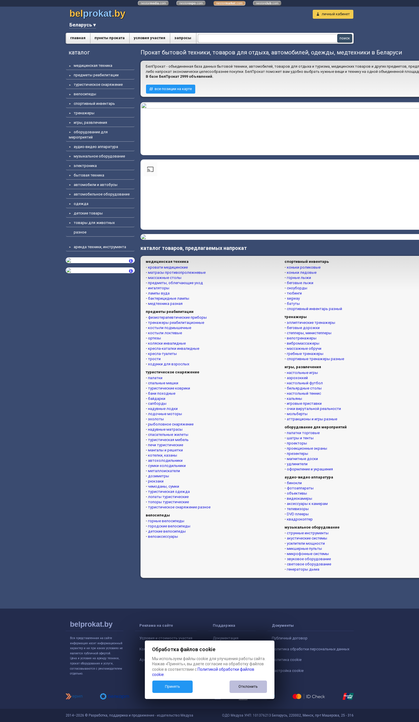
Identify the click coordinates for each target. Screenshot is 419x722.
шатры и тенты (300, 438)
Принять (172, 686)
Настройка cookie (288, 670)
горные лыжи (299, 278)
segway (293, 298)
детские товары (88, 213)
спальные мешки (163, 383)
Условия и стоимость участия (165, 638)
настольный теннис (304, 393)
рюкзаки (156, 481)
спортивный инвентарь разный (314, 309)
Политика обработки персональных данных (310, 649)
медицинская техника (93, 65)
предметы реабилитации (96, 75)
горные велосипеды (166, 521)
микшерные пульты (304, 548)
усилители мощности (306, 543)
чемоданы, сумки (163, 486)
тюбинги (294, 293)
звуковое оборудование (309, 559)
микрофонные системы (308, 554)
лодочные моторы (165, 414)
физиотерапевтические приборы (177, 317)
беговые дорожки (303, 328)
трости (154, 359)
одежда (81, 204)
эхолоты (156, 419)
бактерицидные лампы (168, 298)
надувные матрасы (165, 429)
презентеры (297, 453)
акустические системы (307, 538)
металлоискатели (164, 471)
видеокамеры (299, 498)
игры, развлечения (90, 122)
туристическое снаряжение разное (179, 507)
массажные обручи (304, 348)
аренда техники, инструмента (100, 247)
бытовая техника (89, 175)
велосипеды (85, 94)
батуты (293, 303)
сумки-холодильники (167, 465)
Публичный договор (290, 638)
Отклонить (248, 686)
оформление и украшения (310, 469)
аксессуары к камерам (307, 503)
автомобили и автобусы (95, 185)
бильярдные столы (304, 388)
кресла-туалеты (162, 354)
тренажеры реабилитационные (176, 322)
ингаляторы (158, 288)
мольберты (297, 414)
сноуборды (297, 288)
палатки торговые (303, 433)
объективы (297, 493)
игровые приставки (304, 403)
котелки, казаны (162, 455)
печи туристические (165, 445)
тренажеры (84, 113)
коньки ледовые (301, 272)
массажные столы (164, 278)
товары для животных (94, 223)
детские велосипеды (167, 531)
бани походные (161, 393)
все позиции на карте (173, 89)
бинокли (294, 483)
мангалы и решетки (165, 450)
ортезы (154, 338)
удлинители (297, 464)
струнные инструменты (308, 533)
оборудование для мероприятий (88, 134)
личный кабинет (336, 14)
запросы (182, 38)
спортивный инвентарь (94, 103)
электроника (85, 166)
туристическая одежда (169, 491)
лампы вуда (159, 293)
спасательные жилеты (168, 434)
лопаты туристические (168, 497)
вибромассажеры (303, 343)
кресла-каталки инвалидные (173, 348)
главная (78, 38)
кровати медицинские (168, 267)
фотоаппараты (300, 488)
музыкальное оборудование (99, 156)
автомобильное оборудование (102, 194)
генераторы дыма (303, 569)
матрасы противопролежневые (177, 272)
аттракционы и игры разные (312, 419)
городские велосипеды (169, 526)
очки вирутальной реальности (314, 408)
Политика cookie (287, 660)
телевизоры (298, 509)
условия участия (149, 38)
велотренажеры (301, 338)
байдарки (156, 398)
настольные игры (302, 372)
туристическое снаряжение (98, 84)
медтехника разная (165, 303)
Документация (225, 638)
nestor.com (153, 3)
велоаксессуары (163, 536)
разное (80, 232)
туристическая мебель (168, 440)
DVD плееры (298, 514)
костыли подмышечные (169, 328)
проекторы (297, 443)
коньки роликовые (304, 267)
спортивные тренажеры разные (315, 359)
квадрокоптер (300, 519)
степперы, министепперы (309, 333)
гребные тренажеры (305, 354)
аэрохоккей (297, 378)
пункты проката (109, 38)
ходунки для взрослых (168, 364)
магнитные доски (302, 459)
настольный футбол (305, 383)
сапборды (157, 403)
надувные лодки (163, 408)
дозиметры (158, 476)
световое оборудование (309, 564)
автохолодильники (165, 460)
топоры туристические (168, 502)
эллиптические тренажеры (311, 322)
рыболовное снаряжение (171, 424)
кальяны (294, 398)
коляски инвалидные (167, 343)
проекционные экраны (307, 448)
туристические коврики (169, 388)
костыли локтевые (165, 333)
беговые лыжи (300, 283)
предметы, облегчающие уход (175, 283)
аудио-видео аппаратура (96, 147)
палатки (155, 378)
